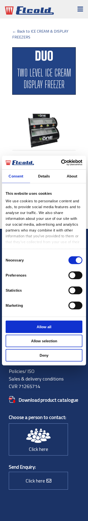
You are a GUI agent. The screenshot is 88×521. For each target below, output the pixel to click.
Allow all (44, 327)
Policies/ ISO (21, 371)
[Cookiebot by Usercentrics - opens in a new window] (62, 162)
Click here (38, 449)
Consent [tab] (16, 176)
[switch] (75, 275)
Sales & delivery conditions (36, 378)
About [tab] (72, 176)
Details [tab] (44, 176)
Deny (44, 355)
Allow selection (44, 341)
